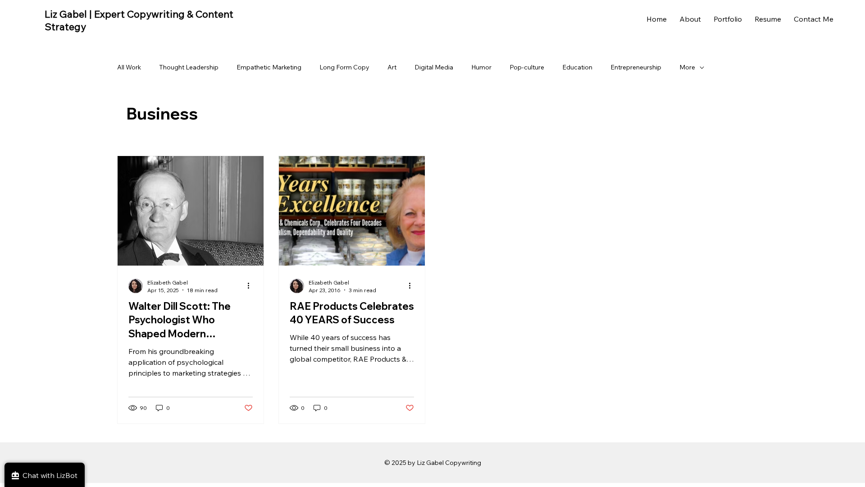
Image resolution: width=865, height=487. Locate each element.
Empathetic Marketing (269, 67)
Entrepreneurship (635, 67)
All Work (129, 67)
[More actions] (251, 285)
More (687, 67)
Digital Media (433, 67)
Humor (481, 67)
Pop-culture (527, 67)
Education (577, 67)
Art (391, 67)
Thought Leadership (189, 67)
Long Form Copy (344, 67)
